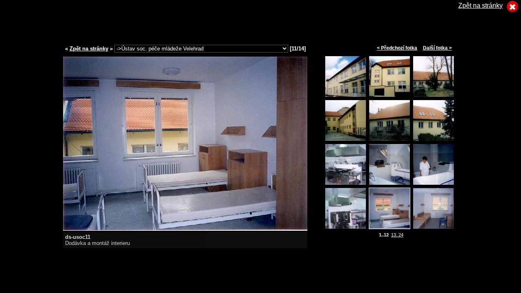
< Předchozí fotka (397, 48)
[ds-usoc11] (185, 228)
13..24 (397, 234)
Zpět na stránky (89, 49)
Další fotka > (437, 48)
